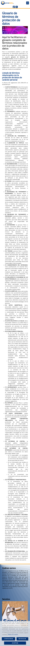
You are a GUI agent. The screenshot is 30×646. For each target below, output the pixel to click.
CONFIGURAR (8, 638)
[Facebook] (14, 7)
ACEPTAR (15, 643)
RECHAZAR (22, 638)
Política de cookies (13, 634)
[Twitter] (17, 7)
